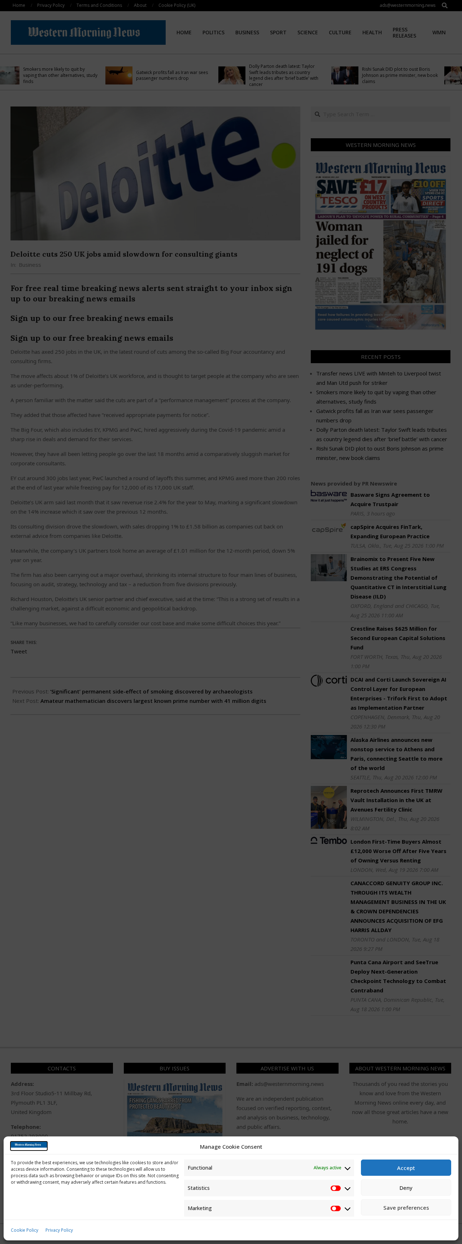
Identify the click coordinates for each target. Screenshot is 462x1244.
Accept (406, 1167)
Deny (406, 1187)
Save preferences (406, 1207)
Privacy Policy (59, 1230)
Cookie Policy (24, 1230)
